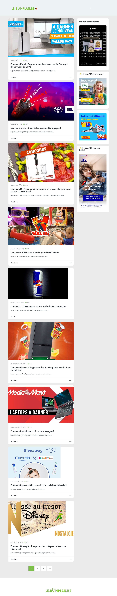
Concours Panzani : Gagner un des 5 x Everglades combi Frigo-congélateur (41, 369)
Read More (14, 77)
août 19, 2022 (15, 542)
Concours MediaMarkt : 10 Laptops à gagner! (32, 431)
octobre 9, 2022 (15, 249)
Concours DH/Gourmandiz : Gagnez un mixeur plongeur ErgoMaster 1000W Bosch (41, 190)
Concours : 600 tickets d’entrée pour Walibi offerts (35, 252)
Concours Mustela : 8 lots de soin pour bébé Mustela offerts (39, 485)
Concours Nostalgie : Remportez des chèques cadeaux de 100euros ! (38, 547)
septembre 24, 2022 (16, 364)
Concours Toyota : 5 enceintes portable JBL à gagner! (36, 128)
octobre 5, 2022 (15, 302)
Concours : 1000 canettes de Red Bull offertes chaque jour (38, 306)
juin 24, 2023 (14, 60)
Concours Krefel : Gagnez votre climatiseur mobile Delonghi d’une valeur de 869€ (39, 65)
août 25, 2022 (15, 481)
